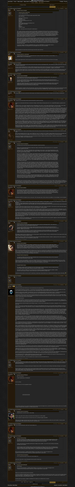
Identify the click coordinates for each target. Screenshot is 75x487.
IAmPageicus (55, 91)
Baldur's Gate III (20, 1)
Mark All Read (15, 485)
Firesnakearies (56, 409)
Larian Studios (10, 1)
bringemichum (56, 241)
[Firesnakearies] (11, 108)
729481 (66, 241)
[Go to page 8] (56, 7)
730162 (66, 409)
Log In (66, 1)
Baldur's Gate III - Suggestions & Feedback (30, 1)
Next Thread (52, 4)
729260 (66, 91)
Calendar (36, 2)
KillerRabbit (56, 221)
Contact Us (55, 485)
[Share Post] (63, 8)
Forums (15, 1)
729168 (66, 8)
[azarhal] (10, 59)
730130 (66, 360)
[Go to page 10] (66, 7)
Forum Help (60, 485)
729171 (66, 52)
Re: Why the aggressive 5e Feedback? (15, 8)
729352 (66, 129)
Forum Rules (10, 485)
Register (62, 1)
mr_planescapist (55, 52)
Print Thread (10, 6)
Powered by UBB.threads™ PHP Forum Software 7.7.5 (37, 486)
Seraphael (56, 8)
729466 (66, 221)
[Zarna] (11, 250)
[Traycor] (11, 230)
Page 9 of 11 (52, 6)
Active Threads (41, 2)
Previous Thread (23, 4)
